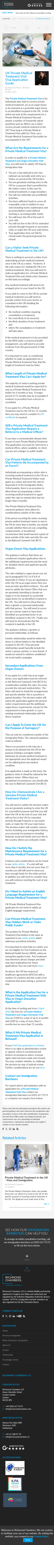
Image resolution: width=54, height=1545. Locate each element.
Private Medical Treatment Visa (26, 98)
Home (13, 18)
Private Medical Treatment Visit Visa (22, 1090)
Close (28, 1540)
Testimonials (7, 1354)
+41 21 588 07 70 (11, 1434)
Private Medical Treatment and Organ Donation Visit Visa (25, 161)
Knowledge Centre (26, 18)
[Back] (27, 28)
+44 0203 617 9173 (12, 1406)
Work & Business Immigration (15, 1340)
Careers (5, 1350)
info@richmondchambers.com (16, 1409)
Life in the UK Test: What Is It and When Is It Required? (34, 13)
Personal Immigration (11, 1335)
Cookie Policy (41, 1536)
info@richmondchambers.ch (15, 1437)
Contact (5, 1364)
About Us (6, 1345)
